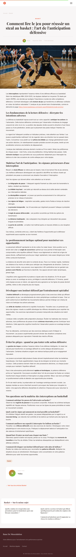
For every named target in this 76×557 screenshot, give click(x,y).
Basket (11, 13)
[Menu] (71, 3)
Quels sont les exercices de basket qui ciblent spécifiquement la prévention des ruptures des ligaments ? (56, 511)
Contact (24, 546)
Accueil (5, 13)
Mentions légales (15, 546)
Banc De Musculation (12, 534)
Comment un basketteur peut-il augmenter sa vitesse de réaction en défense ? (55, 518)
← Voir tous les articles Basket (16, 485)
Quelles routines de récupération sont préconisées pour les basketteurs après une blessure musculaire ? (19, 511)
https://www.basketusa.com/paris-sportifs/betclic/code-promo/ (41, 107)
